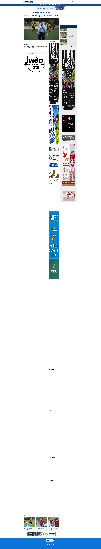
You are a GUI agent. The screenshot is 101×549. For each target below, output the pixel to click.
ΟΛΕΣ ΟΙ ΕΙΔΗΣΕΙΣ (74, 46)
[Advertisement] (54, 502)
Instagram (40, 53)
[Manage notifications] (1, 547)
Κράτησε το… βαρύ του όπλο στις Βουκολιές (71, 40)
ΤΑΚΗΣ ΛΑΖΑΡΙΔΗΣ (52, 41)
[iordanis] (68, 196)
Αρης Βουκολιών (38, 13)
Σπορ (56, 4)
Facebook (35, 53)
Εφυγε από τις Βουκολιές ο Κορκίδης (70, 37)
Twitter (45, 53)
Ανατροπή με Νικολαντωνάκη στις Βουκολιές (71, 33)
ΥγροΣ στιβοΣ (51, 4)
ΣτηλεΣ (58, 4)
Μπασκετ (46, 4)
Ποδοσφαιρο (42, 4)
